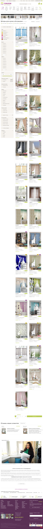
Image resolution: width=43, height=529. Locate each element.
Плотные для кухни (21, 492)
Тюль (16, 509)
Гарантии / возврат (10, 504)
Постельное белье (24, 503)
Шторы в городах (3, 506)
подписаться (36, 518)
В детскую (16, 504)
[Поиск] (30, 4)
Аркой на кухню (29, 492)
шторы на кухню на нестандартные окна (34, 478)
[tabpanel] (21, 452)
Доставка (2, 503)
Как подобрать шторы (10, 505)
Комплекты (16, 508)
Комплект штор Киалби (10, 428)
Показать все (22, 423)
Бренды (23, 502)
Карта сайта (14, 527)
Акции (1, 502)
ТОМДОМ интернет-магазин (6, 4)
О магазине (2, 501)
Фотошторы (23, 501)
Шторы (16, 501)
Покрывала (23, 505)
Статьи (8, 502)
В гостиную (16, 503)
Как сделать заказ (3, 505)
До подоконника (13, 492)
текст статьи (6, 526)
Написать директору (18, 520)
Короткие (35, 492)
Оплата (8, 503)
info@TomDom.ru (18, 515)
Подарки (23, 506)
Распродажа (23, 507)
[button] (17, 34)
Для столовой (6, 492)
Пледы (23, 504)
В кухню (16, 502)
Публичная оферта (3, 527)
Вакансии (8, 501)
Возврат (2, 504)
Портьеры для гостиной (17, 507)
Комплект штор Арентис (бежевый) (34, 428)
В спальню (16, 505)
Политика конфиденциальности (9, 527)
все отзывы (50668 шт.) (36, 507)
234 (25, 416)
